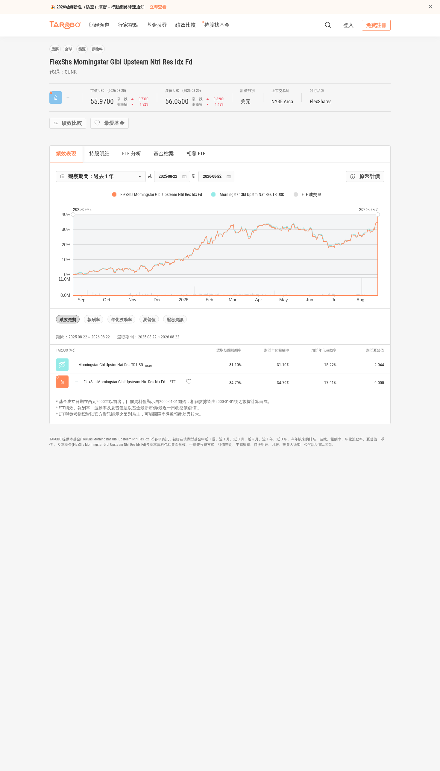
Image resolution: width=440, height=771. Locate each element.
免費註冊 (376, 25)
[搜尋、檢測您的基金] (328, 25)
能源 (82, 49)
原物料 (97, 49)
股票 (55, 49)
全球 (68, 49)
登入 (348, 25)
